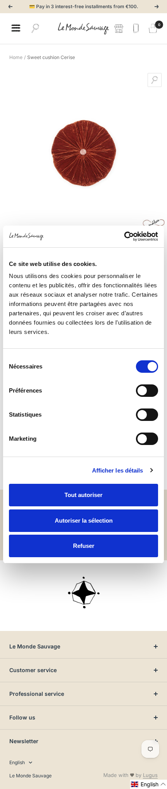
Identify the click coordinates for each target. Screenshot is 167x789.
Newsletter (23, 741)
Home (16, 57)
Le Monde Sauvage (34, 646)
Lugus (150, 775)
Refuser (83, 545)
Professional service (36, 693)
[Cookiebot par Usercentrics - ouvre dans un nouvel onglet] (124, 236)
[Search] (35, 28)
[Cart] (153, 28)
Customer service (33, 670)
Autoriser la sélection (84, 520)
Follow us (22, 717)
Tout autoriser (83, 495)
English (17, 762)
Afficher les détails (117, 470)
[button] (148, 784)
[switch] (147, 390)
